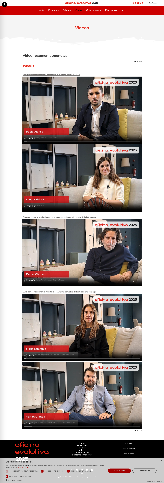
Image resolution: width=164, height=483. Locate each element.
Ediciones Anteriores (115, 10)
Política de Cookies (128, 453)
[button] (153, 2)
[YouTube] (142, 3)
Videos (78, 10)
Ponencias (53, 10)
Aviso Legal (128, 443)
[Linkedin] (135, 3)
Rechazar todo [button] (144, 471)
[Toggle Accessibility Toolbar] (4, 4)
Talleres (67, 10)
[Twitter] (133, 3)
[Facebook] (140, 3)
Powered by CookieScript (154, 482)
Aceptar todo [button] (119, 471)
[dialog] (82, 470)
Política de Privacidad (128, 448)
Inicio (41, 10)
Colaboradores (93, 10)
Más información (23, 467)
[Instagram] (138, 3)
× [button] (161, 461)
